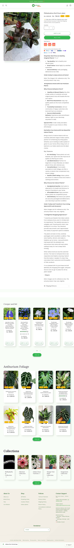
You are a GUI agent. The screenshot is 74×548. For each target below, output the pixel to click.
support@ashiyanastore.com (63, 505)
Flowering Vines (25, 499)
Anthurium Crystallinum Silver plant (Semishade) (28, 393)
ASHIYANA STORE (17, 540)
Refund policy (26, 540)
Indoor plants (24, 504)
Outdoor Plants (25, 502)
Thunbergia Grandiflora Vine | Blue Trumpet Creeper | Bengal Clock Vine (54, 325)
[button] (3, 5)
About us (6, 497)
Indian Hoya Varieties (37, 472)
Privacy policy (33, 540)
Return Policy (42, 504)
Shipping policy (50, 540)
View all (37, 355)
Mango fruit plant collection (51, 473)
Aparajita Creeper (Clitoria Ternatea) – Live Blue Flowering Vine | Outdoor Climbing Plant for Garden (9, 325)
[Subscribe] (48, 529)
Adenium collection (22, 472)
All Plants (23, 497)
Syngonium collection (64, 472)
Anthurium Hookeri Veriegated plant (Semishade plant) (63, 393)
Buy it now (57, 37)
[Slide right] (40, 350)
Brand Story (7, 499)
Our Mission (7, 504)
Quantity (46, 25)
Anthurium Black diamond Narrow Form (28, 427)
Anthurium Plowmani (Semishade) (46, 427)
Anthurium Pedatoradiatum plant (45, 392)
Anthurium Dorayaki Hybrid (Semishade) (63, 427)
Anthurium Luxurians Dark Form (11, 392)
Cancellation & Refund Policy (44, 508)
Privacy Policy (42, 499)
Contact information (59, 540)
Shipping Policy (42, 502)
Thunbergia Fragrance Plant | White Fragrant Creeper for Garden (69, 325)
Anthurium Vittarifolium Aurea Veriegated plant (11, 427)
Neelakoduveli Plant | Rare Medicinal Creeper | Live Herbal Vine (39, 324)
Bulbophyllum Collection (9, 473)
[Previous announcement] (2, 1)
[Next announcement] (71, 1)
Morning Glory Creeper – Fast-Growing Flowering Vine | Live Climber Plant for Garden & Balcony (24, 326)
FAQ (5, 502)
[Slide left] (33, 350)
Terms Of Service (43, 497)
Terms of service (41, 540)
